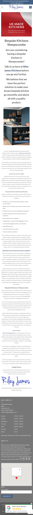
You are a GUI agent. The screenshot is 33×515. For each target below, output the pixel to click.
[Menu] (2, 7)
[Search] (30, 7)
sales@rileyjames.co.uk (11, 412)
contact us (14, 282)
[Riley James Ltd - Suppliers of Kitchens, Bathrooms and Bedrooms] (16, 7)
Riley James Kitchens (25, 153)
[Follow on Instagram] (14, 3)
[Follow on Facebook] (11, 3)
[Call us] (22, 3)
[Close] (19, 469)
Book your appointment (9, 333)
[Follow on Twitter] (16, 3)
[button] (16, 478)
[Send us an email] (19, 3)
